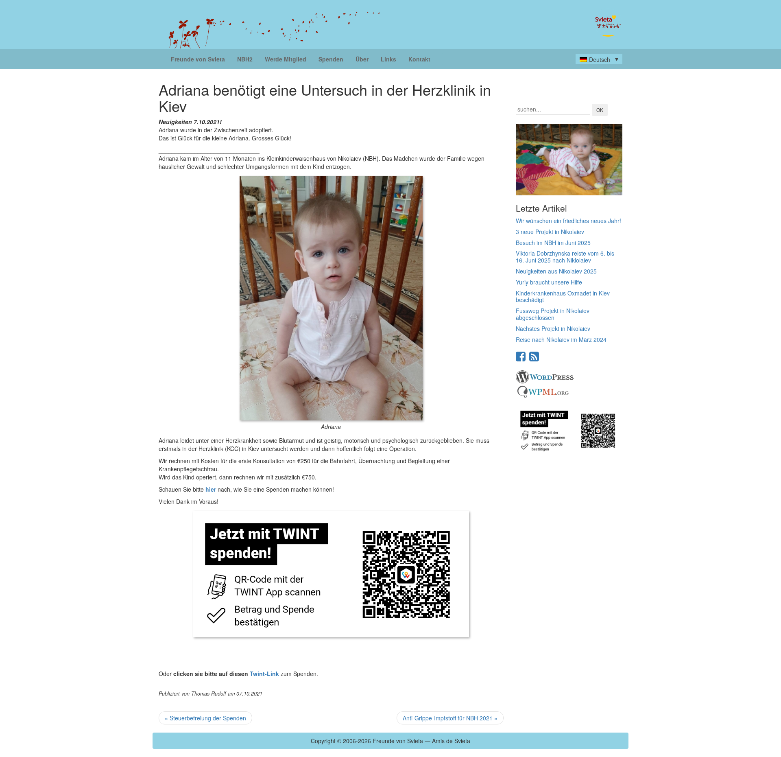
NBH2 (245, 59)
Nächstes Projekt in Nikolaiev (553, 328)
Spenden (331, 59)
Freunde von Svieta (198, 59)
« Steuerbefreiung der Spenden (205, 718)
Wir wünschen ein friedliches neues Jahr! (568, 221)
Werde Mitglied (285, 59)
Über (362, 59)
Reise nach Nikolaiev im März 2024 (561, 339)
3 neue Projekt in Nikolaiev (550, 232)
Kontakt (419, 59)
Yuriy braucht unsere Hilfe (549, 282)
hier (210, 489)
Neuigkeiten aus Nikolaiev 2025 (556, 271)
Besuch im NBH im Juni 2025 (553, 242)
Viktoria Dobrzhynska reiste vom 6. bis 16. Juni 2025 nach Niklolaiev (565, 256)
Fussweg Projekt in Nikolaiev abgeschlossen (552, 314)
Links (388, 59)
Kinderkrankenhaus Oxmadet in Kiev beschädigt (563, 296)
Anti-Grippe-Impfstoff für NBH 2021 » (450, 718)
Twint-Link (264, 673)
